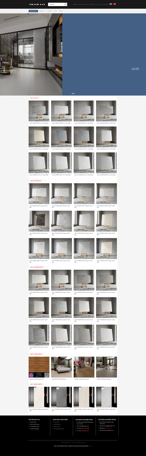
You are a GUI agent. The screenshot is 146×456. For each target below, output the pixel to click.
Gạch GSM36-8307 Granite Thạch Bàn (106, 293)
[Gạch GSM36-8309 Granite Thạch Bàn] (84, 280)
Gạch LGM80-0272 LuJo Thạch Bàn (61, 175)
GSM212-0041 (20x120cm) (81, 379)
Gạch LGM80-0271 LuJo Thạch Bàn (38, 175)
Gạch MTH (56, 422)
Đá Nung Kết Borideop (59, 428)
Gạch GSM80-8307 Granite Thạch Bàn (83, 347)
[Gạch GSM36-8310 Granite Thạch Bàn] (61, 280)
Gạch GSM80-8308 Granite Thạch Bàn (61, 347)
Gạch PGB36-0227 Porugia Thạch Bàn (83, 206)
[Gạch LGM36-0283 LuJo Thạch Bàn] (84, 111)
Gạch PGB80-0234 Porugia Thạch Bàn (106, 261)
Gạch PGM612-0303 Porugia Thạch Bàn (83, 409)
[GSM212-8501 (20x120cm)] (61, 367)
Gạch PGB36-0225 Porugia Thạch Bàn (38, 206)
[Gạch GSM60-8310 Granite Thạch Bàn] (106, 307)
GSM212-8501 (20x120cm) (59, 379)
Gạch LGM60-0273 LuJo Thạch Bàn (106, 149)
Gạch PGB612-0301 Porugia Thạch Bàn (106, 409)
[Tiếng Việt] (115, 4)
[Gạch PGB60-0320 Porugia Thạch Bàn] (61, 221)
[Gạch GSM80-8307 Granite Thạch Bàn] (84, 335)
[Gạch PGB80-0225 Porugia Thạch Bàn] (39, 248)
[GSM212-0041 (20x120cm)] (84, 367)
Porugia (49, 11)
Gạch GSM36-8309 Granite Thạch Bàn (83, 293)
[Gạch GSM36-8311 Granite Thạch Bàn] (39, 280)
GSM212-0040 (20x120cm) (104, 379)
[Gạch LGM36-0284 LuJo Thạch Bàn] (61, 111)
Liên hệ (61, 11)
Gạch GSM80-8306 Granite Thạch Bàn (106, 347)
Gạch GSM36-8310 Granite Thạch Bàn (61, 293)
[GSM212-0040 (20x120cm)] (106, 367)
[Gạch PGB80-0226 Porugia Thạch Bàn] (61, 248)
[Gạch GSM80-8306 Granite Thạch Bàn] (106, 335)
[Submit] (65, 4)
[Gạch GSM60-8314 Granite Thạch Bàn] (39, 307)
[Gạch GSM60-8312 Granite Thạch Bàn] (61, 307)
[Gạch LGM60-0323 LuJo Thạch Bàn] (61, 136)
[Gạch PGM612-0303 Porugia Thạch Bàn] (84, 397)
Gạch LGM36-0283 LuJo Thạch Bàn (83, 123)
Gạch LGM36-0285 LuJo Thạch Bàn (38, 123)
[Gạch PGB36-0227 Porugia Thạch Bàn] (84, 193)
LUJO (73, 68)
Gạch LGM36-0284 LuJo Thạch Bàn (61, 123)
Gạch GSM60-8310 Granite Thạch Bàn (106, 320)
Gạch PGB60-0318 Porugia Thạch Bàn (106, 233)
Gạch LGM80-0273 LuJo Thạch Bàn (83, 175)
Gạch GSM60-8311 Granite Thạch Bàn (83, 320)
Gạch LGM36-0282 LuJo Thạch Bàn (106, 123)
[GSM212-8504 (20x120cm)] (39, 367)
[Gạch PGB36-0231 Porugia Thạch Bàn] (106, 193)
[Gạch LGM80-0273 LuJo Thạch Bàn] (84, 162)
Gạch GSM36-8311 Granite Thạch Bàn (38, 293)
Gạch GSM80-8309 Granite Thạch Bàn (38, 347)
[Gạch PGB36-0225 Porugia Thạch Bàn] (39, 193)
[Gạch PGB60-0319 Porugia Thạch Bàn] (84, 221)
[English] (111, 4)
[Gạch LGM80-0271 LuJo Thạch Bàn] (39, 162)
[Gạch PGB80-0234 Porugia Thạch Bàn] (106, 248)
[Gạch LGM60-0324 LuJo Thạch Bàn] (39, 136)
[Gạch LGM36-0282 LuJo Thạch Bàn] (106, 111)
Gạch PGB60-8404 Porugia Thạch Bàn (38, 233)
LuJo (55, 11)
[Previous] (5, 54)
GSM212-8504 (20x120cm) (36, 379)
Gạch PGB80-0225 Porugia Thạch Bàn (38, 261)
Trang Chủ (33, 11)
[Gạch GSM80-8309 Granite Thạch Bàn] (39, 335)
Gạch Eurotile (57, 424)
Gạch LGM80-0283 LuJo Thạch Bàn (106, 175)
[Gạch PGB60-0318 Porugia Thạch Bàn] (106, 221)
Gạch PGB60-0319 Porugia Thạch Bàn (83, 233)
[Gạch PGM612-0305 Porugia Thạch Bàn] (61, 397)
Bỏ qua (90, 446)
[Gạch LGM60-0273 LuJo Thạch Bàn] (106, 136)
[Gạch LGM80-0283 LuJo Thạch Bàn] (106, 162)
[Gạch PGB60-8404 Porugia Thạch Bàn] (39, 221)
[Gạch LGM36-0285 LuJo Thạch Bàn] (39, 111)
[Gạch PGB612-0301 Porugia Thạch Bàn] (106, 397)
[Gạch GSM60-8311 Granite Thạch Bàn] (84, 307)
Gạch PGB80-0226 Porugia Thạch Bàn (61, 261)
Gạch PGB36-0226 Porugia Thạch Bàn (61, 206)
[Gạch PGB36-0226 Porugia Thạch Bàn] (61, 193)
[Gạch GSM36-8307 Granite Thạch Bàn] (106, 280)
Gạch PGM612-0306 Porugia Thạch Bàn (38, 409)
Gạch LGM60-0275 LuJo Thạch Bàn (83, 149)
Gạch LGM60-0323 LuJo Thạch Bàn (61, 149)
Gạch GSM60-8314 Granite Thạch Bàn (38, 320)
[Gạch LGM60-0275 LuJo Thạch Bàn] (84, 136)
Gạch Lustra (57, 426)
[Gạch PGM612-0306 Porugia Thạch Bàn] (39, 397)
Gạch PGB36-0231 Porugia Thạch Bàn (106, 206)
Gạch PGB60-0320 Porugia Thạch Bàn (61, 233)
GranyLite (42, 11)
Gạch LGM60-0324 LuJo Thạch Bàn (38, 149)
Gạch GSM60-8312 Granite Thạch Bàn (61, 320)
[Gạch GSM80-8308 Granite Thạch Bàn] (61, 335)
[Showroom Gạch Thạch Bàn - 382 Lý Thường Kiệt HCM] (37, 4)
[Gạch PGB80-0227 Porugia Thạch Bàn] (84, 248)
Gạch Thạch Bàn (72, 442)
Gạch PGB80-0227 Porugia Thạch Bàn (83, 261)
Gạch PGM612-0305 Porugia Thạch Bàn (61, 409)
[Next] (140, 54)
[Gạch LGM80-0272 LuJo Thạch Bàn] (61, 162)
